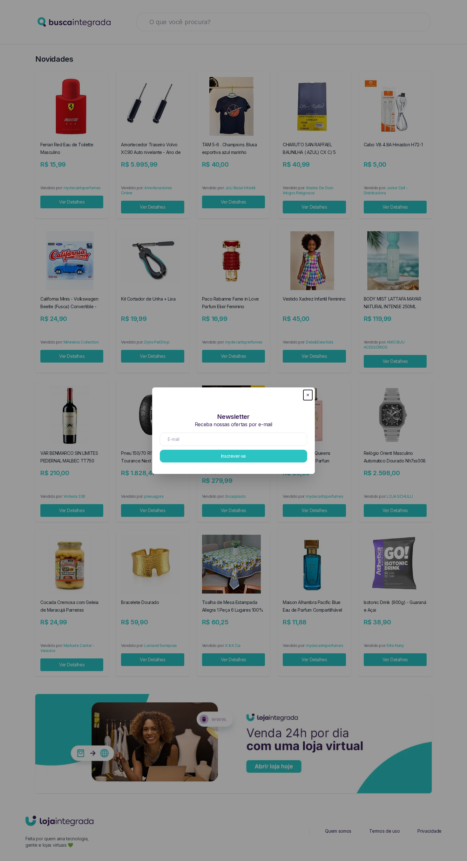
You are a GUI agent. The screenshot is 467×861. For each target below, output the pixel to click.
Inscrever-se (233, 456)
